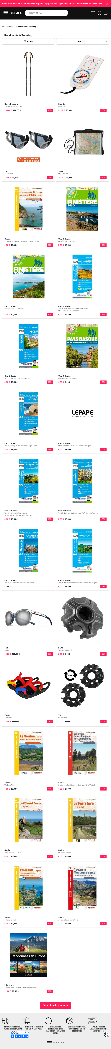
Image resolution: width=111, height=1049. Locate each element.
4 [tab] (58, 1042)
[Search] (63, 13)
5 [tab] (61, 1042)
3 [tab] (56, 1042)
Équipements (7, 26)
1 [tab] (49, 1042)
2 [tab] (54, 1042)
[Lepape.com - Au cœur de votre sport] (16, 13)
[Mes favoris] (93, 13)
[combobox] (43, 13)
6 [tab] (63, 1042)
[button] (6, 12)
